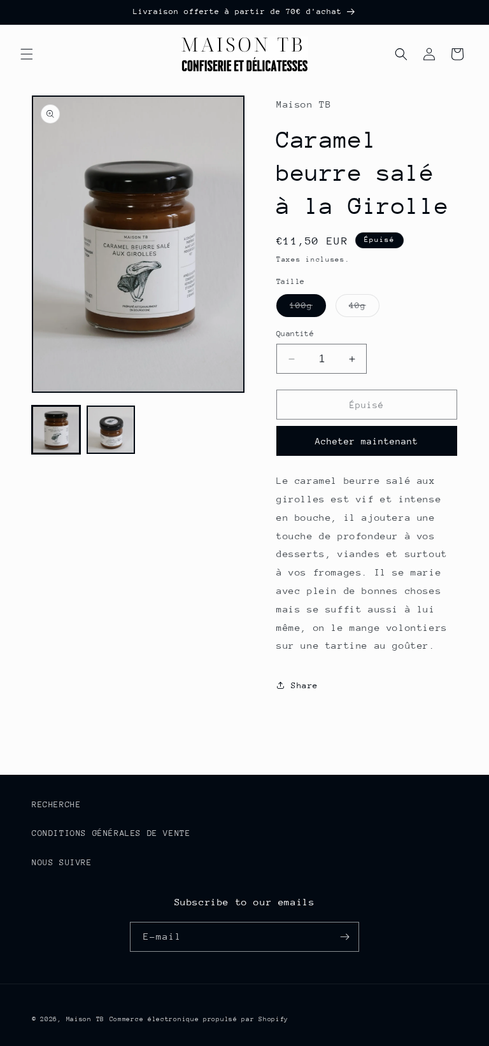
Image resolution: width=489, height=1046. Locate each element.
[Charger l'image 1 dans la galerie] (56, 430)
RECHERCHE (56, 804)
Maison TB (85, 1019)
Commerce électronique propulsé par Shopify (199, 1019)
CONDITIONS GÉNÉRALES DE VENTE (111, 833)
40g (364, 308)
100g (308, 308)
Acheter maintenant (366, 441)
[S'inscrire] (344, 937)
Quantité (295, 333)
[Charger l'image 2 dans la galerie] (111, 430)
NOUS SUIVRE (62, 862)
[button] (27, 54)
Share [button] (304, 685)
